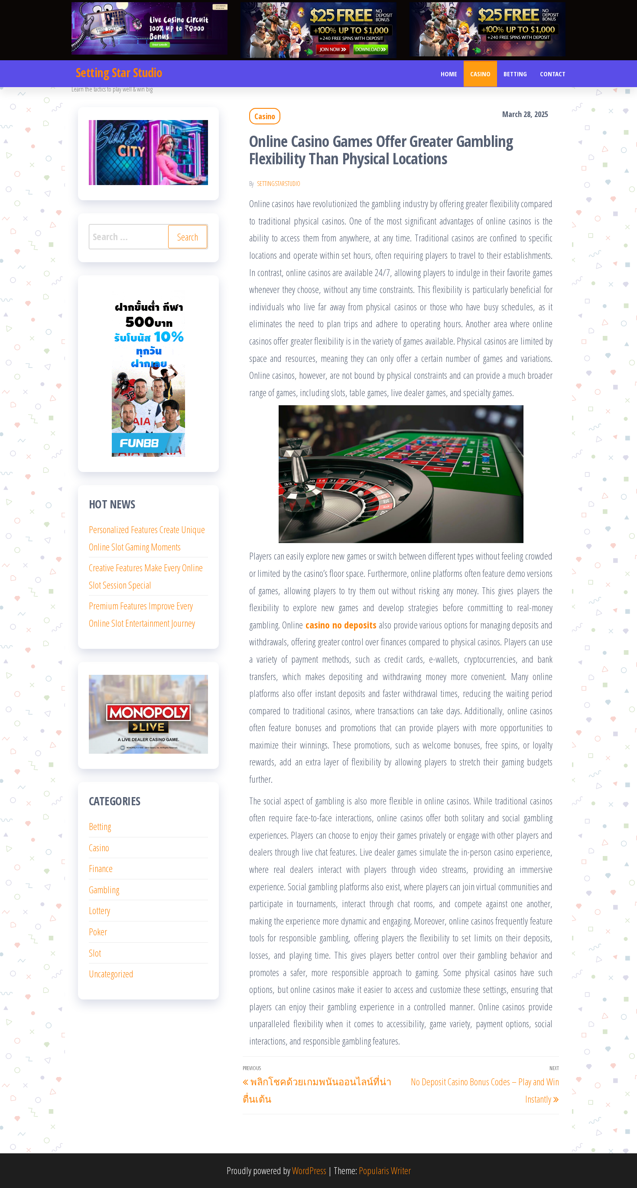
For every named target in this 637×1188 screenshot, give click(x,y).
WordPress (309, 1170)
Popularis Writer (385, 1170)
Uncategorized (111, 973)
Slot (95, 952)
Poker (98, 931)
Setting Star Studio (119, 72)
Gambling (104, 889)
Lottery (99, 910)
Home (449, 73)
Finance (101, 868)
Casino (480, 73)
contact (553, 73)
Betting (515, 73)
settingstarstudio (278, 183)
